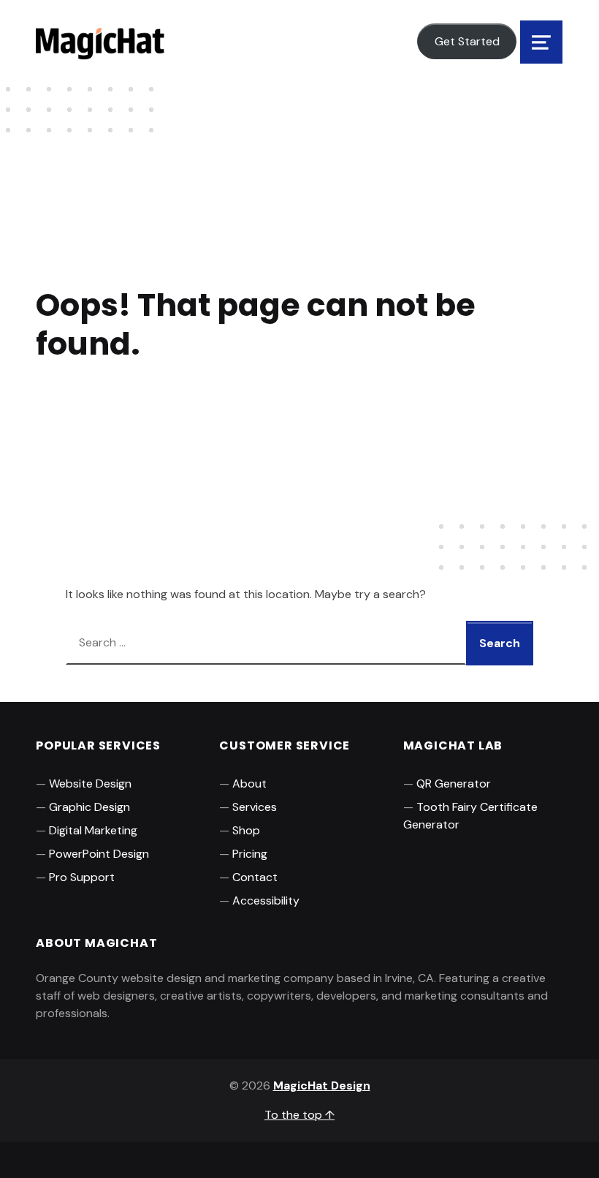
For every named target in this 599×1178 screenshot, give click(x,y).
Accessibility (266, 900)
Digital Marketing (93, 830)
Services (254, 807)
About (249, 783)
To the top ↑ (299, 1114)
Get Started (467, 41)
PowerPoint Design (99, 853)
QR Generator (453, 783)
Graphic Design (89, 807)
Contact (255, 877)
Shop (246, 830)
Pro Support (82, 877)
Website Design (90, 783)
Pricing (249, 853)
